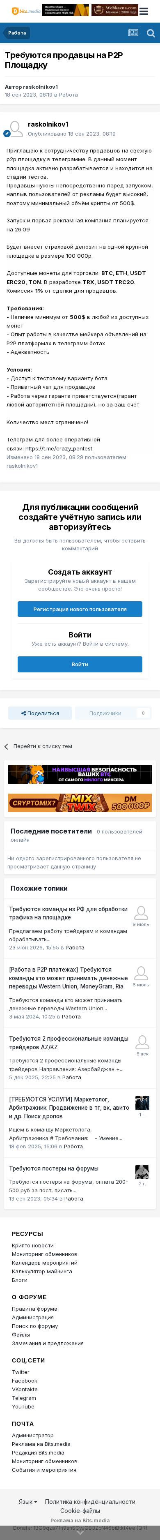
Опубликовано (72, 133)
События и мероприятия (44, 1469)
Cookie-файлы (80, 1510)
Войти (80, 664)
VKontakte (25, 1389)
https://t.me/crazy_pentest (58, 448)
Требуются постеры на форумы (53, 1168)
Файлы (21, 1334)
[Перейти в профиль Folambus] (142, 1103)
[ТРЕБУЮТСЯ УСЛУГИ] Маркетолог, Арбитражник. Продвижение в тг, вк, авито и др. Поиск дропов (69, 1108)
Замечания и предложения (48, 1343)
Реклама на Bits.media (41, 1444)
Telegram (24, 1398)
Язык (26, 1501)
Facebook (24, 1380)
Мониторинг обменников (45, 1254)
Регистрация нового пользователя (80, 609)
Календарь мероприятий (45, 1262)
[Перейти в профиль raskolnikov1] (15, 129)
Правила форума (34, 1308)
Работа (68, 94)
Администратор (33, 1435)
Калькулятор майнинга (42, 1271)
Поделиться (42, 713)
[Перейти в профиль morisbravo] (142, 1172)
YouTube (23, 1406)
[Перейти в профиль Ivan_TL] (142, 1042)
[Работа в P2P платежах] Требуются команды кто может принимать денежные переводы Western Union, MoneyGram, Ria (68, 978)
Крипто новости (33, 1245)
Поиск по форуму (35, 1326)
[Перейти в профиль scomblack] (141, 973)
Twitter (21, 1372)
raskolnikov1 (40, 86)
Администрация (33, 1317)
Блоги (19, 1280)
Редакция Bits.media (38, 1452)
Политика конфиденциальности (90, 1501)
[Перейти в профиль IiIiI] (141, 913)
